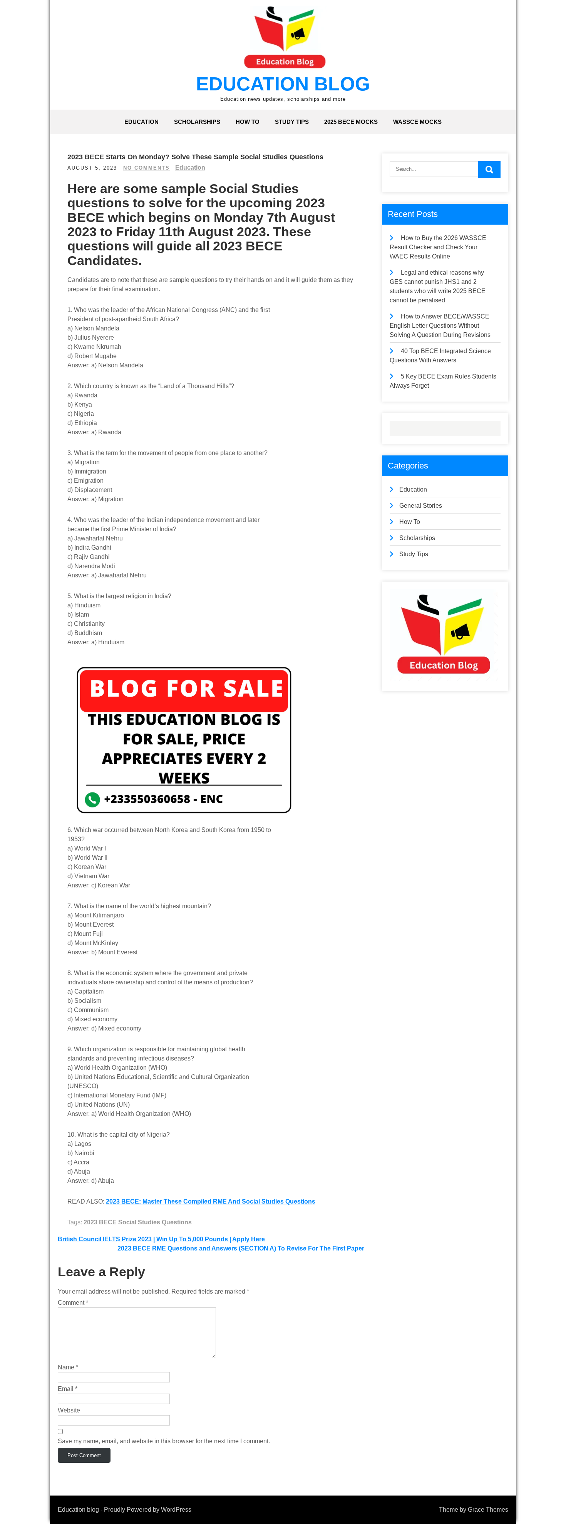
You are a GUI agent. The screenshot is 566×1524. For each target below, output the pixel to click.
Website (69, 1410)
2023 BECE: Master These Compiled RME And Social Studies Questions (210, 1201)
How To (248, 121)
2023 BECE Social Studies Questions (138, 1222)
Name (68, 1367)
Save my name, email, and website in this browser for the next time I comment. (164, 1441)
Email (67, 1389)
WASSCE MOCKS (417, 121)
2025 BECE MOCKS (351, 121)
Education (141, 121)
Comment (73, 1302)
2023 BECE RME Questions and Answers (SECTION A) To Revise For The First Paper (240, 1248)
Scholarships (197, 121)
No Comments (146, 168)
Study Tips (292, 121)
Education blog (283, 84)
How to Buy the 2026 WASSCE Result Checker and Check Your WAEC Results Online (438, 247)
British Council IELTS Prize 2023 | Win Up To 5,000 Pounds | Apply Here (161, 1239)
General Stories (420, 505)
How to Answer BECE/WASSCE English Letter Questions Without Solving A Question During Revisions (440, 325)
